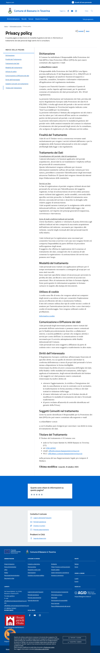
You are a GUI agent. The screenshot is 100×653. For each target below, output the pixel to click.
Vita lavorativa (32, 567)
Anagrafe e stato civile (34, 570)
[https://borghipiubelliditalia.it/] (14, 620)
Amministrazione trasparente (59, 592)
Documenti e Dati (9, 578)
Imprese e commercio (57, 575)
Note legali (54, 598)
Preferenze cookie (49, 647)
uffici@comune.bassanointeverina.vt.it (63, 451)
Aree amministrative (10, 567)
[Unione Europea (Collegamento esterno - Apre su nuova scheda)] (13, 552)
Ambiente (54, 564)
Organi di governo (9, 564)
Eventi (76, 581)
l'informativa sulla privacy (41, 649)
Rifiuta (76, 638)
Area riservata (55, 603)
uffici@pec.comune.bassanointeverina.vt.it (65, 453)
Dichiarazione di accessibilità (59, 600)
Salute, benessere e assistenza (60, 573)
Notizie (77, 564)
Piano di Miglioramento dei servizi (60, 606)
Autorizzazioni (32, 573)
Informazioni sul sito (15, 26)
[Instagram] (75, 10)
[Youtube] (71, 10)
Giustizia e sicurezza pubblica (36, 575)
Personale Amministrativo (11, 575)
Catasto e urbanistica (34, 564)
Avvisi (76, 567)
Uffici (5, 570)
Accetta (76, 642)
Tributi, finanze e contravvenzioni (60, 567)
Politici (6, 573)
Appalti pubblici (55, 570)
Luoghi (76, 578)
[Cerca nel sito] (92, 11)
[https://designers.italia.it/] (85, 593)
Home (6, 26)
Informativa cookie (47, 316)
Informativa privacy (56, 595)
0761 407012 (51, 448)
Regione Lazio (10, 2)
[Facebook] (67, 10)
